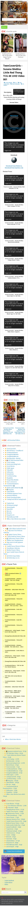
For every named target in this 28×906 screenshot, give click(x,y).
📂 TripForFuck (9, 503)
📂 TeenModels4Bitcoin (11, 456)
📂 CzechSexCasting (10, 476)
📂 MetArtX (8, 513)
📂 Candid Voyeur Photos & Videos (15, 546)
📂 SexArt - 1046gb (9, 835)
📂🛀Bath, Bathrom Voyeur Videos (15, 536)
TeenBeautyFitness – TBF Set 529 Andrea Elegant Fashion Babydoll (7, 56)
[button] (2, 898)
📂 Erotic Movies (10, 466)
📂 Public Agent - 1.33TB (11, 774)
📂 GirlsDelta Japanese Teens (13, 493)
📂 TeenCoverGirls (10, 448)
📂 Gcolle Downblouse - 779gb (13, 815)
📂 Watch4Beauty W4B (11, 517)
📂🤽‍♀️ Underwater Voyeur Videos (14, 538)
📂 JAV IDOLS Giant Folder (12, 556)
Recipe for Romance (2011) (23, 423)
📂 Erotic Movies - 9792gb (11, 803)
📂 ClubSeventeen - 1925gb (12, 833)
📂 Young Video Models (11, 480)
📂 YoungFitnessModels (11, 454)
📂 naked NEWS (9, 491)
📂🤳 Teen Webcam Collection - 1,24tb (15, 805)
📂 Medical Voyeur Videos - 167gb (14, 823)
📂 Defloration (9, 472)
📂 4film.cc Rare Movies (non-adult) (15, 519)
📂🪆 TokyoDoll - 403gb (11, 807)
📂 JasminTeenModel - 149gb (12, 827)
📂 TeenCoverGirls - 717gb (12, 767)
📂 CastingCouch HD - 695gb (12, 776)
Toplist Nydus (8, 882)
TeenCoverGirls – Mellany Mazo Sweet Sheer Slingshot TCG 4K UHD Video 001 (8, 430)
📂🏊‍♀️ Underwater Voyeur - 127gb (14, 813)
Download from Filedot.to (14, 166)
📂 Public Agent (9, 468)
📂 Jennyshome (9, 474)
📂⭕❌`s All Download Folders (11, 440)
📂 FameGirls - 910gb (10, 839)
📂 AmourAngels (10, 507)
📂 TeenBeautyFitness (11, 452)
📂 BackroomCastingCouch (12, 464)
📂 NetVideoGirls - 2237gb (11, 761)
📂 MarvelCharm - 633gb (11, 765)
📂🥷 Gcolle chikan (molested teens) (15, 528)
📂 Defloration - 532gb (10, 790)
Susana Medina (8, 82)
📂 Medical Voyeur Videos (12, 550)
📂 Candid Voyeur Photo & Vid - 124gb (15, 821)
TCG (16, 82)
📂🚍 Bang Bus (9, 489)
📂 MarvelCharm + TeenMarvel (14, 450)
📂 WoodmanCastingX (11, 505)
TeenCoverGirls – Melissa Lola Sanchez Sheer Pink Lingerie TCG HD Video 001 (20, 430)
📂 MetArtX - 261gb (10, 837)
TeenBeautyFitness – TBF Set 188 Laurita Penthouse (20, 55)
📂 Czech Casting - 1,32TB (11, 759)
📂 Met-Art (8, 511)
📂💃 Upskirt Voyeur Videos (13, 534)
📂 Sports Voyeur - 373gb (11, 817)
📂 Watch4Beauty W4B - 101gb (13, 844)
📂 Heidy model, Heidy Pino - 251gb (14, 825)
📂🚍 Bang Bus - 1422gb (11, 780)
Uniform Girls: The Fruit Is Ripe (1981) (9, 423)
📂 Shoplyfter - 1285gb (10, 792)
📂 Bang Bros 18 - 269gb (11, 842)
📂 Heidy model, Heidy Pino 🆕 (14, 487)
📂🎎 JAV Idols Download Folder (14, 460)
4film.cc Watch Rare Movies (13, 739)
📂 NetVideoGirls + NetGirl (12, 458)
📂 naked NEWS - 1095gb (11, 782)
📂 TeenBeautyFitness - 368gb (13, 769)
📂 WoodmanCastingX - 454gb (13, 831)
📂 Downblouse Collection (12, 548)
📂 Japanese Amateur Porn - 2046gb (14, 819)
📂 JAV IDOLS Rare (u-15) (12, 558)
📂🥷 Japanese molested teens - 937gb (15, 751)
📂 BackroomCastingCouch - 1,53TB (14, 763)
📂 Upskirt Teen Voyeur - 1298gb (13, 811)
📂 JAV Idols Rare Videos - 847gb (13, 753)
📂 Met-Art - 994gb (9, 784)
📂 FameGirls (9, 509)
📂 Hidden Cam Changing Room (14, 540)
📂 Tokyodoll (8, 470)
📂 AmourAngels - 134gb (11, 846)
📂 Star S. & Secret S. (11, 482)
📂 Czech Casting (10, 462)
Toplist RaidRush (9, 880)
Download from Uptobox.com (14, 168)
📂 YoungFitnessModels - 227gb (13, 773)
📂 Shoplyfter (9, 478)
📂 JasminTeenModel (11, 495)
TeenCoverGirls (16, 84)
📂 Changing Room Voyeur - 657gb (14, 809)
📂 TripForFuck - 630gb (11, 829)
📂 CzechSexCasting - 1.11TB (12, 778)
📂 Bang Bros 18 (9, 515)
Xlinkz (6, 884)
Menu (4, 27)
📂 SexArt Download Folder (13, 497)
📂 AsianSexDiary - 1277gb (12, 840)
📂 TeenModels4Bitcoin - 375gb (13, 771)
